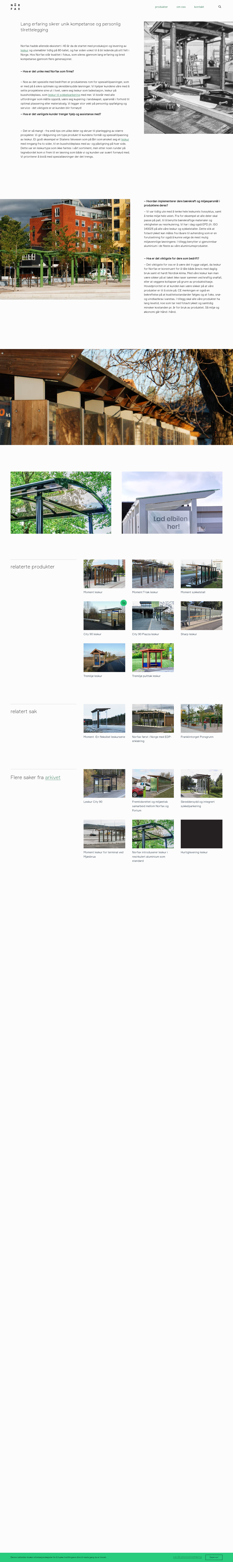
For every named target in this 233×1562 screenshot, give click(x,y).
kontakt (199, 7)
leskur (24, 50)
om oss (181, 7)
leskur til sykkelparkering (64, 95)
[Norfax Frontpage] (15, 6)
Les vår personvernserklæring (187, 1557)
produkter (161, 7)
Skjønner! (214, 1557)
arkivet (53, 777)
